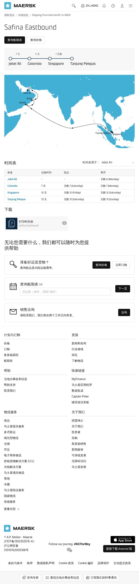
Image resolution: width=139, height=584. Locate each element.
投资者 (76, 432)
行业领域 (77, 349)
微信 (69, 550)
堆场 (7, 478)
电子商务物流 (12, 455)
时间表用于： (91, 162)
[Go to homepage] (20, 5)
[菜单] (130, 6)
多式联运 (10, 432)
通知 (105, 4)
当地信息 (23, 15)
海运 (7, 420)
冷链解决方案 (12, 467)
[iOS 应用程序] (123, 539)
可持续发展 (79, 455)
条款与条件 (15, 563)
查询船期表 (14, 40)
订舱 (7, 349)
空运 (7, 449)
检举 (30, 563)
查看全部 (10, 509)
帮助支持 (113, 6)
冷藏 (7, 484)
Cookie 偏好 (85, 563)
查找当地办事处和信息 (64, 577)
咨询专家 (33, 577)
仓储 (7, 443)
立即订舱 (121, 265)
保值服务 (10, 501)
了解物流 (77, 360)
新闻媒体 (77, 449)
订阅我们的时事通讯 (104, 577)
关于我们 (77, 426)
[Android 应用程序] (119, 548)
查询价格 (36, 40)
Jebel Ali (15, 63)
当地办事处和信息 (15, 379)
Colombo (35, 63)
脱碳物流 (10, 496)
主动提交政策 (122, 563)
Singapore (56, 63)
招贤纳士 (77, 420)
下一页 (122, 288)
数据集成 (77, 390)
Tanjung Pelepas (83, 63)
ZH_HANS (92, 5)
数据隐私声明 (45, 563)
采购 (74, 438)
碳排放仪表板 (80, 402)
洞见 (74, 355)
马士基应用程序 (82, 385)
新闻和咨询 (79, 343)
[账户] (122, 6)
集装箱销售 (79, 443)
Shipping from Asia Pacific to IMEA (51, 15)
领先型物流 (11, 438)
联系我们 (10, 390)
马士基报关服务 (14, 426)
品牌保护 (103, 563)
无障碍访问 (79, 461)
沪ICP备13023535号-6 (18, 541)
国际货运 (9, 15)
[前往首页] (19, 531)
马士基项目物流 (14, 472)
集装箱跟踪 (11, 355)
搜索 (74, 6)
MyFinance (79, 379)
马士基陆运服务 (14, 490)
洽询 (124, 312)
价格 (7, 343)
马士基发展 (79, 467)
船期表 (8, 360)
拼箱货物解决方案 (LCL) (19, 461)
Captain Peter (80, 396)
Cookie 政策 (66, 563)
